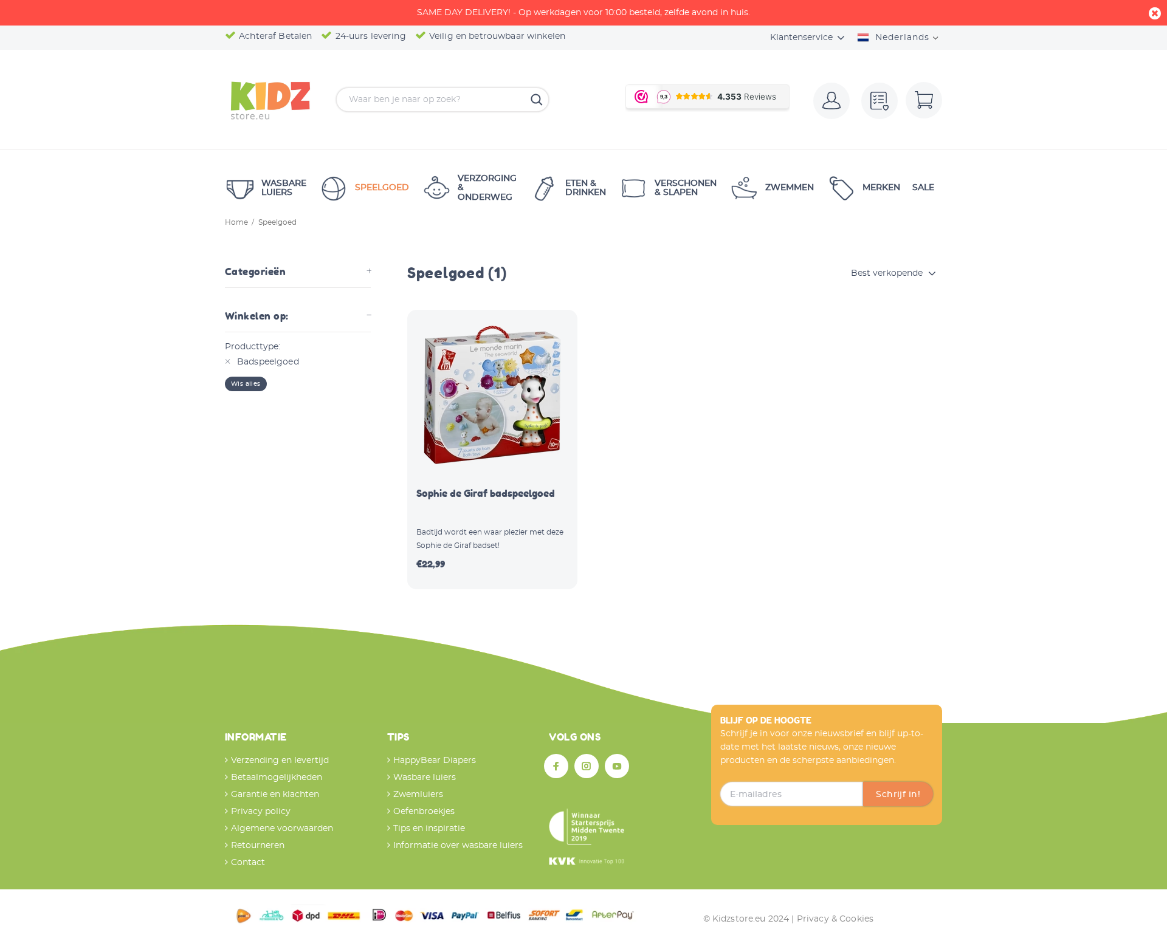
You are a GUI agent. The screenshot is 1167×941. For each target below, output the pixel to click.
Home (236, 222)
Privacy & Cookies (835, 919)
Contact (248, 862)
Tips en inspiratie (429, 828)
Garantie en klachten (275, 794)
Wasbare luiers (424, 777)
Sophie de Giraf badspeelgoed (485, 493)
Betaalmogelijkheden (276, 777)
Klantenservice (801, 37)
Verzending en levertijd (280, 760)
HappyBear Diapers (434, 760)
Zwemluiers (418, 794)
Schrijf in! (898, 794)
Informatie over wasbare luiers (458, 845)
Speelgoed (277, 222)
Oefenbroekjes (424, 811)
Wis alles (246, 384)
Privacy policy (261, 811)
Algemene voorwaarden (282, 828)
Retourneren (257, 845)
